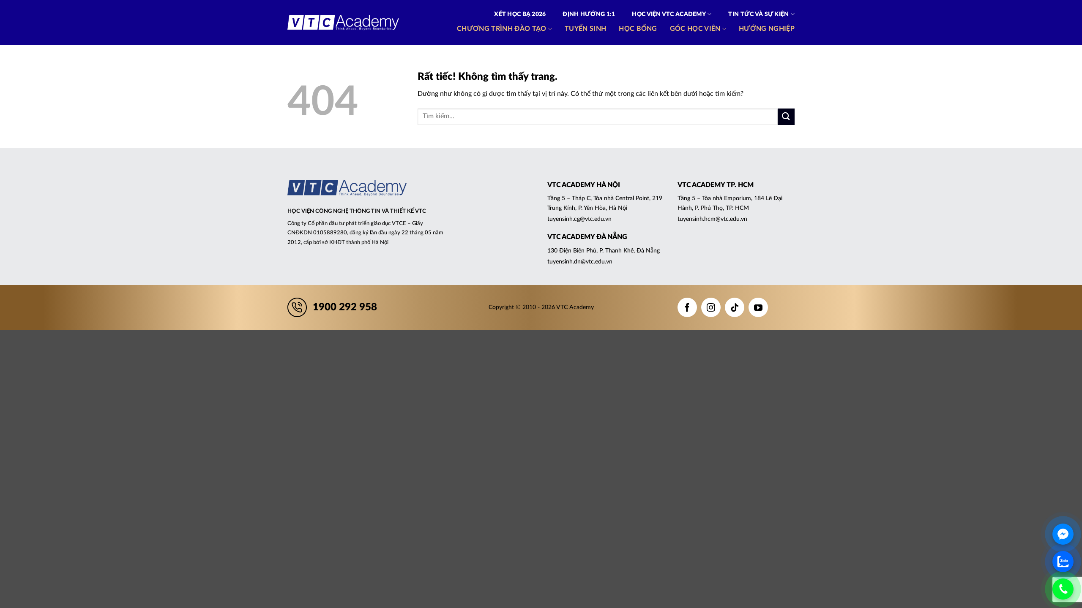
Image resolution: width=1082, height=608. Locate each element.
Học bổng (638, 28)
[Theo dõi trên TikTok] (734, 307)
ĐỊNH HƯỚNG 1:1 (589, 14)
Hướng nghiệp (767, 28)
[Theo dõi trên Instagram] (711, 307)
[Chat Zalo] (1063, 561)
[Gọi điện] (1063, 589)
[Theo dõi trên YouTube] (758, 307)
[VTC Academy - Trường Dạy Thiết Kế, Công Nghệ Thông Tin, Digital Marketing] (343, 22)
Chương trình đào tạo (501, 28)
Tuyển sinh (585, 28)
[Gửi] (786, 117)
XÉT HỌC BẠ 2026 (520, 14)
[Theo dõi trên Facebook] (687, 307)
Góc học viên (695, 28)
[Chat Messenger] (1063, 534)
